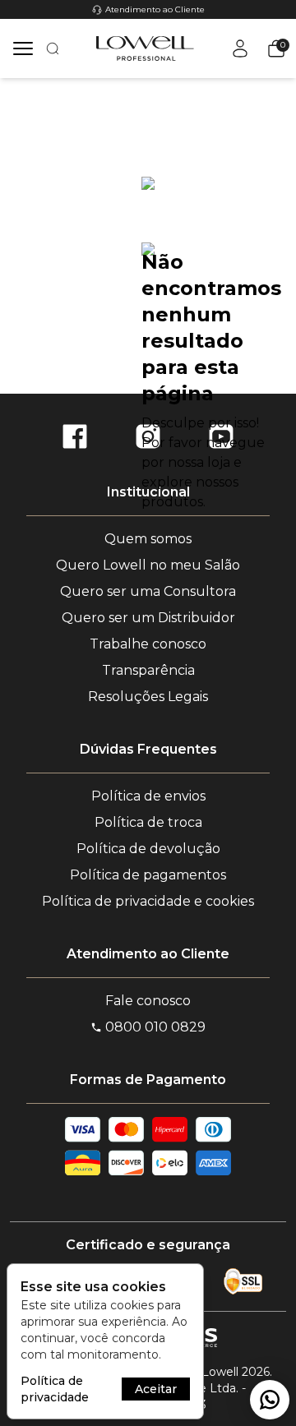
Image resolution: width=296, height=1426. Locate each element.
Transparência (148, 670)
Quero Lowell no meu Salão (148, 565)
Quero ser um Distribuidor (148, 617)
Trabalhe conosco (148, 644)
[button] (273, 48)
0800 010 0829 (155, 1027)
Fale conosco (148, 1000)
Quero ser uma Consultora (148, 591)
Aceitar (156, 1389)
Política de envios (148, 796)
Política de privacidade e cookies (148, 901)
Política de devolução (148, 848)
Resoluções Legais (148, 696)
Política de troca (148, 822)
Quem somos (148, 539)
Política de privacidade (55, 1389)
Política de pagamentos (148, 875)
